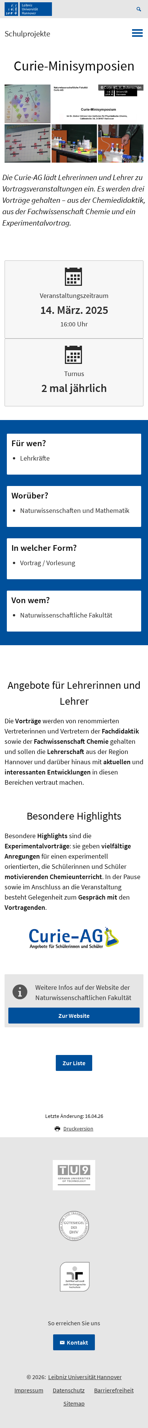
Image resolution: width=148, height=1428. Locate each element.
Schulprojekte (27, 33)
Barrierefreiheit (114, 1390)
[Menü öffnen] (137, 35)
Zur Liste (74, 1063)
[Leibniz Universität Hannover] (28, 9)
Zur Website (74, 1015)
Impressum (28, 1390)
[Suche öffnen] (140, 9)
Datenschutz (69, 1390)
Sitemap (74, 1403)
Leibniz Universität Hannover (85, 1377)
